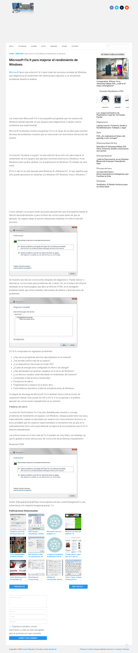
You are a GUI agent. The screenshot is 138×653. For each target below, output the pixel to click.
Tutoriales (22, 46)
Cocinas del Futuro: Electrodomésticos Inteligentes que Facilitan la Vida (112, 174)
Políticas (83, 649)
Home (11, 54)
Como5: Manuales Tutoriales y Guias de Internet (39, 649)
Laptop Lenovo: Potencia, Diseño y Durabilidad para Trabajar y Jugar (111, 126)
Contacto (118, 649)
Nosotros (111, 649)
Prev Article (19, 586)
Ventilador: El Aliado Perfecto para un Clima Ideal (112, 185)
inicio (11, 46)
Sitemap (126, 649)
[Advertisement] (69, 28)
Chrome (34, 46)
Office (43, 46)
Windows (53, 46)
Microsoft (14, 72)
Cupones (74, 46)
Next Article (77, 586)
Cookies (90, 649)
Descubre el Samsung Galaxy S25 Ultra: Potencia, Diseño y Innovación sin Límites (112, 148)
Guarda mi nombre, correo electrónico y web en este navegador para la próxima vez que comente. (26, 630)
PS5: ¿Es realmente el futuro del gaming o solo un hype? (110, 137)
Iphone (64, 46)
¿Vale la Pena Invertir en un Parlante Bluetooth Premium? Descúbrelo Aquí (112, 161)
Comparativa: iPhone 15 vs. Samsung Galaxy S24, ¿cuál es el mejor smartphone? (111, 83)
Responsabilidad (100, 649)
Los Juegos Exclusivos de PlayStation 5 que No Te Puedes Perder (110, 115)
